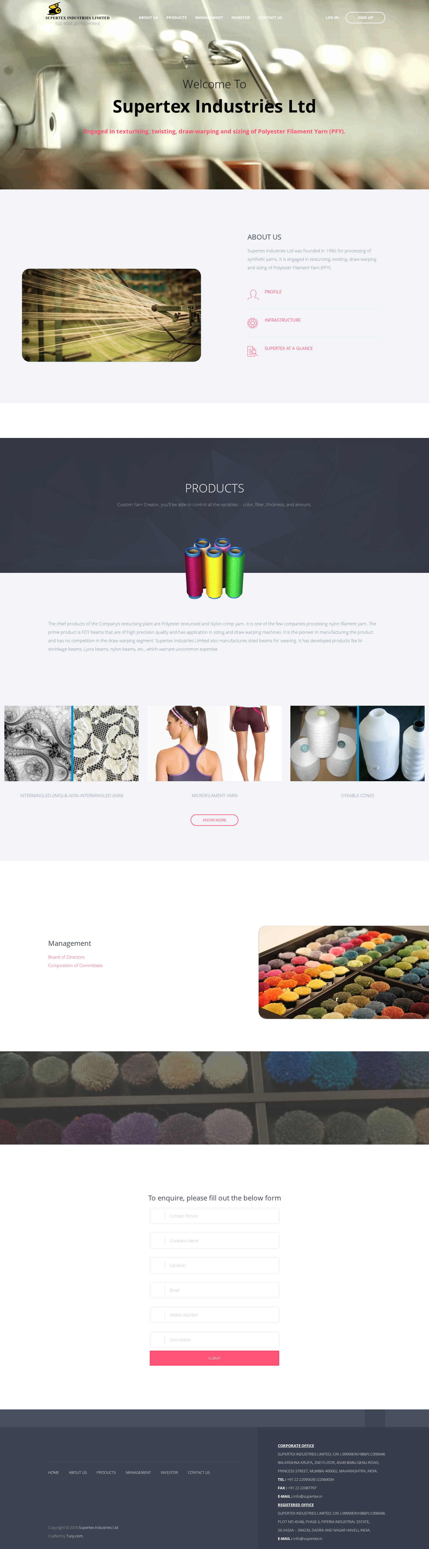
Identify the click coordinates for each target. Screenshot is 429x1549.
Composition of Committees (75, 965)
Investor (169, 1472)
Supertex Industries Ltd (98, 1527)
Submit (214, 1358)
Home (53, 1472)
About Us (78, 1472)
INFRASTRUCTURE (283, 320)
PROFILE (273, 292)
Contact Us (199, 1472)
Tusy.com (75, 1536)
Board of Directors (66, 957)
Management (138, 1472)
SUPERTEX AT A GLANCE (289, 348)
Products (106, 1472)
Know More (214, 820)
